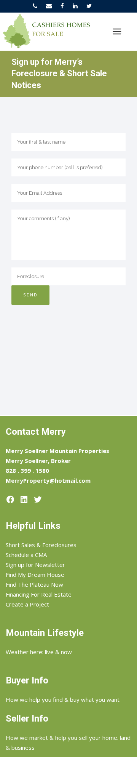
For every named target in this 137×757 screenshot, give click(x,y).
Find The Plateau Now (34, 584)
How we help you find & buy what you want (62, 699)
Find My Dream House (35, 574)
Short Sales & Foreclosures (41, 545)
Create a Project (27, 604)
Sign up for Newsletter (35, 564)
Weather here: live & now (39, 652)
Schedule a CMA (26, 555)
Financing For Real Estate (39, 594)
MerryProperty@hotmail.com (48, 480)
